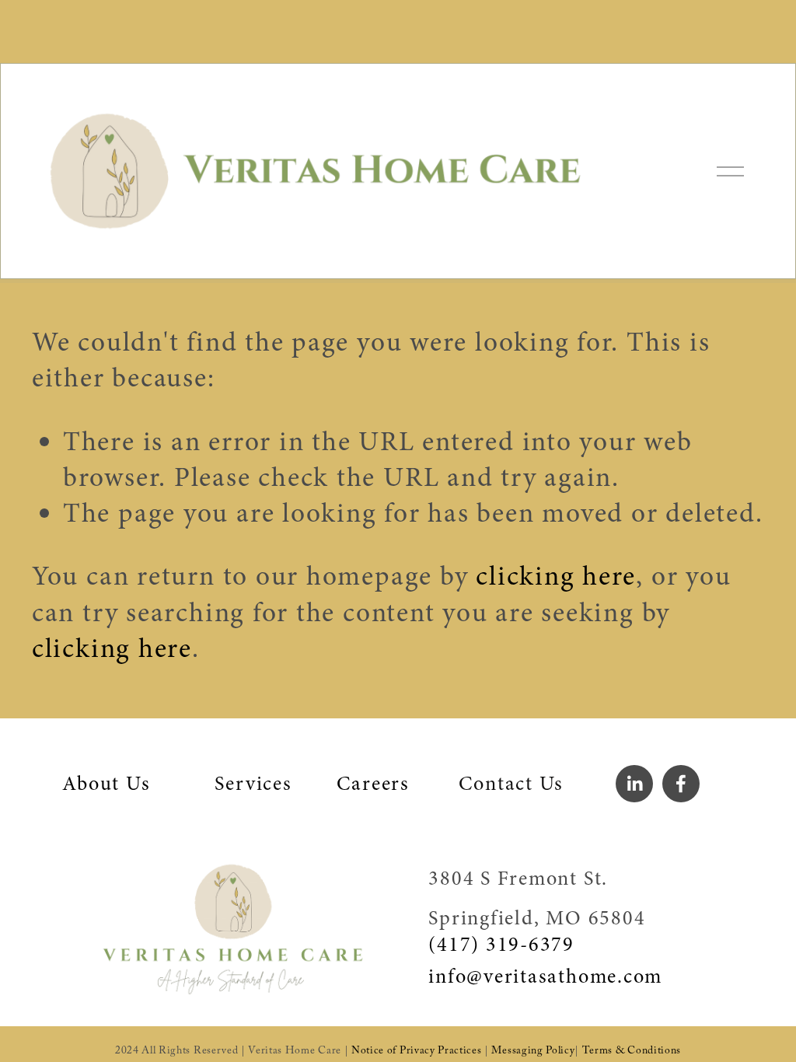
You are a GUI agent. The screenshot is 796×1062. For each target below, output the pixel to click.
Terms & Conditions (631, 1052)
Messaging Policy (532, 1052)
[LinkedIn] (634, 783)
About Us (106, 783)
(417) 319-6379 (501, 944)
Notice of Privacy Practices (416, 1052)
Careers (373, 783)
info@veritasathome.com (545, 976)
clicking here (556, 576)
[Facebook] (681, 783)
